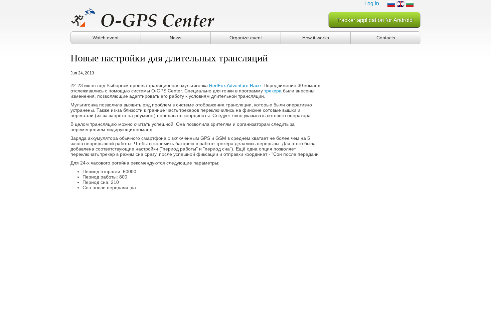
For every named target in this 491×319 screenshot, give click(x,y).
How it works (315, 37)
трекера (273, 90)
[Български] (410, 4)
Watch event (106, 37)
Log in (371, 3)
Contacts (385, 37)
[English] (400, 4)
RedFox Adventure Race (235, 85)
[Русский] (391, 4)
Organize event (245, 37)
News (175, 37)
